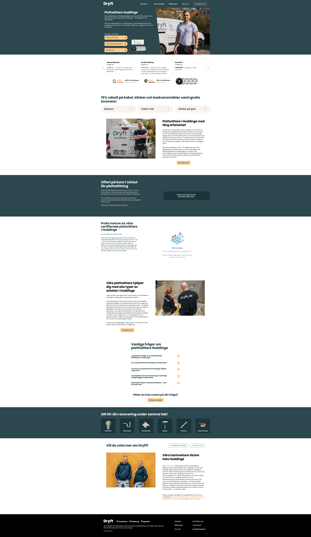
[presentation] (103, 68)
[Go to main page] (108, 4)
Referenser (173, 4)
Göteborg (135, 521)
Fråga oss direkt (155, 400)
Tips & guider (159, 4)
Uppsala (146, 521)
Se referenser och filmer (178, 445)
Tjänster (177, 521)
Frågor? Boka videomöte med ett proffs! (114, 205)
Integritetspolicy (199, 529)
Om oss (177, 529)
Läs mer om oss (198, 445)
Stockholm (130, 301)
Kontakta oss (200, 4)
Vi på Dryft (197, 525)
